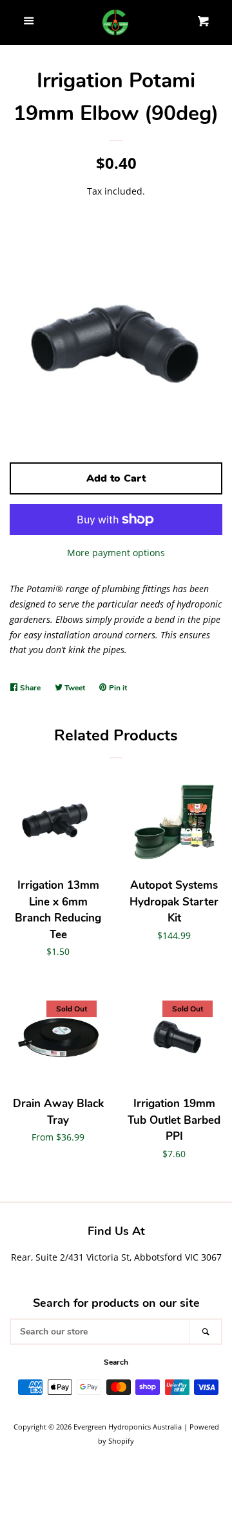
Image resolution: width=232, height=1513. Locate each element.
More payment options (116, 553)
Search (116, 1362)
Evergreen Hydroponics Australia (127, 1426)
